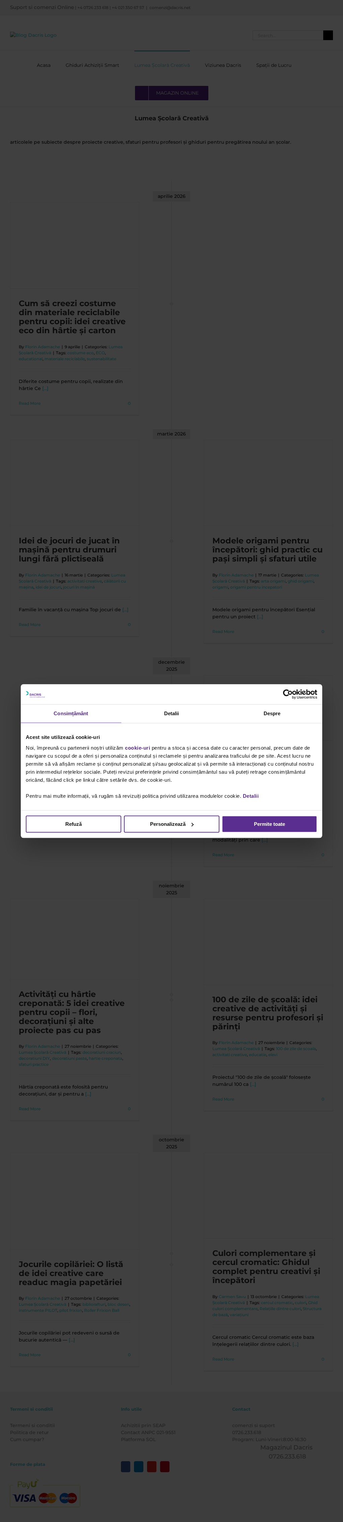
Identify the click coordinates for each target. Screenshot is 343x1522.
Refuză (73, 824)
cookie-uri (137, 748)
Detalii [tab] (171, 713)
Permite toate (269, 824)
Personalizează (168, 824)
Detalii (251, 796)
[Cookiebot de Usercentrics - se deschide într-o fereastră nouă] (288, 694)
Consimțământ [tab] (71, 713)
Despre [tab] (272, 713)
